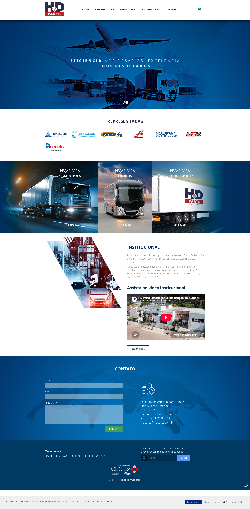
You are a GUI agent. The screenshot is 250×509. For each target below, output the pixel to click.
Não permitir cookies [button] (212, 502)
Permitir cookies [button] (193, 502)
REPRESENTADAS (104, 9)
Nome (48, 380)
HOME (85, 9)
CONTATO (172, 9)
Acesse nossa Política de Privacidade (96, 501)
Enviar (114, 429)
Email (48, 391)
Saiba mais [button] (138, 348)
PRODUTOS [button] (127, 9)
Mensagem (51, 402)
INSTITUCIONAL (150, 9)
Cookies (112, 480)
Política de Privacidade (129, 480)
